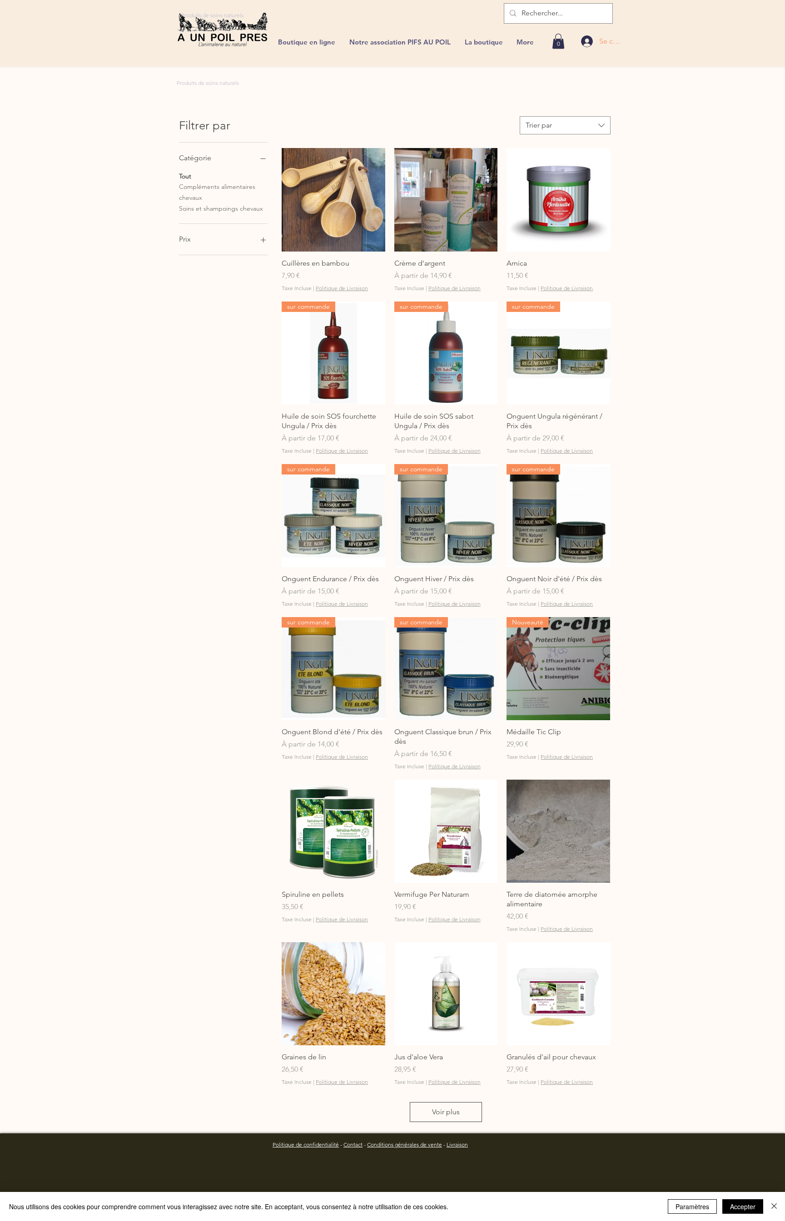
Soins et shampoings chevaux (221, 208)
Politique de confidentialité (306, 1144)
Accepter (742, 1206)
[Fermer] (774, 1206)
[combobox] (565, 125)
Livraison (457, 1144)
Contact (353, 1144)
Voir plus (446, 1111)
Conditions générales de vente (404, 1144)
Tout (185, 176)
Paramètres (692, 1206)
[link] (558, 41)
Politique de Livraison (342, 288)
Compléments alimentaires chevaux (217, 192)
